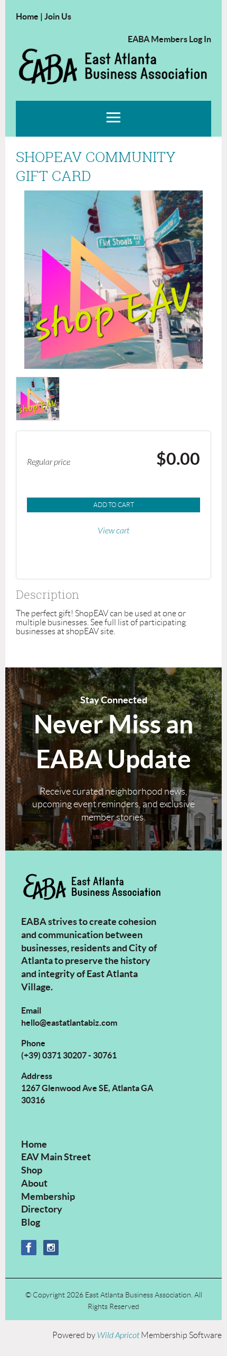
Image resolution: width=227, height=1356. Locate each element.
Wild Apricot (118, 1335)
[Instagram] (51, 1247)
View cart (113, 531)
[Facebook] (28, 1247)
